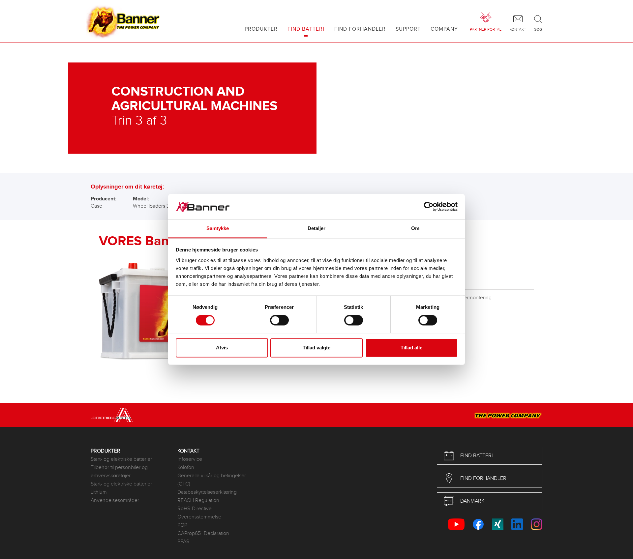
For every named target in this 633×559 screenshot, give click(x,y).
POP (182, 525)
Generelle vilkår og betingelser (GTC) (211, 480)
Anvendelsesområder (115, 500)
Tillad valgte (316, 347)
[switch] (279, 320)
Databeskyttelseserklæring (207, 492)
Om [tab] (415, 228)
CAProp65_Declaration (203, 533)
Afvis (222, 347)
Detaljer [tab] (317, 228)
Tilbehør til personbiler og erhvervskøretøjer (119, 471)
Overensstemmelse (199, 517)
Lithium (99, 492)
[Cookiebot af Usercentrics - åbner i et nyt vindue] (429, 207)
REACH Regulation (198, 500)
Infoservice (189, 459)
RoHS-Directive (194, 509)
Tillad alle (411, 347)
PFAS (183, 542)
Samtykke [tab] (217, 228)
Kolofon (185, 467)
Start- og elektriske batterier (121, 459)
